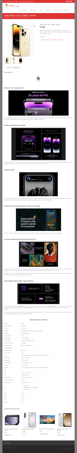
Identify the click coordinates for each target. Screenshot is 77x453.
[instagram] (71, 2)
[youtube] (69, 2)
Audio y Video (48, 10)
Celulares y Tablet (57, 10)
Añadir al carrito (43, 433)
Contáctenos (7, 442)
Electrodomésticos (33, 10)
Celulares (47, 39)
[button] (35, 26)
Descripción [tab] (8, 67)
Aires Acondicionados (23, 10)
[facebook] (67, 2)
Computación (65, 10)
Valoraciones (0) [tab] (16, 67)
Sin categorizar (60, 39)
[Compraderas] (10, 5)
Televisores (41, 10)
